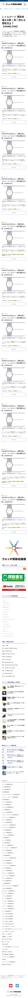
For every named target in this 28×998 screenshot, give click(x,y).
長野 (9, 656)
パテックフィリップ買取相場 (9, 857)
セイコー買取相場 (6, 840)
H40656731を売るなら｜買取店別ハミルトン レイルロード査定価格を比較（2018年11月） (14, 363)
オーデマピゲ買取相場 (7, 807)
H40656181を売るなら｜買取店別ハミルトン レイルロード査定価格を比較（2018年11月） (14, 408)
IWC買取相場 (6, 791)
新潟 (11, 656)
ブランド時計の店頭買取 (7, 913)
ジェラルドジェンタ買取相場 (9, 824)
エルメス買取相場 (6, 804)
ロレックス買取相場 (7, 784)
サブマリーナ (5, 602)
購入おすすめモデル (7, 939)
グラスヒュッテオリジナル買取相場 (10, 814)
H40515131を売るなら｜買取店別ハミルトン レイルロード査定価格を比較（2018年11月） (14, 273)
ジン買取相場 (6, 837)
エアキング (5, 621)
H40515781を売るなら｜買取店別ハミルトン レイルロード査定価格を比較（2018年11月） (14, 136)
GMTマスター (6, 607)
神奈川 (9, 653)
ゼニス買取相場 (6, 842)
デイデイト (5, 628)
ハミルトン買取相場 (7, 863)
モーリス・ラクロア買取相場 (8, 961)
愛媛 (8, 670)
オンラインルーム (4, 978)
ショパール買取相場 (7, 832)
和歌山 (16, 665)
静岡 (6, 662)
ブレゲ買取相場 (6, 883)
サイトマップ (15, 977)
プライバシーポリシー (20, 975)
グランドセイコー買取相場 (8, 817)
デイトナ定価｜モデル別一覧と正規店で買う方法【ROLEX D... (15, 692)
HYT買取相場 (5, 799)
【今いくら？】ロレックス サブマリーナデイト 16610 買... (15, 715)
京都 (8, 665)
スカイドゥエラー (6, 626)
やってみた (5, 949)
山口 (10, 667)
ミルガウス (5, 614)
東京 (6, 653)
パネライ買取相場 (7, 860)
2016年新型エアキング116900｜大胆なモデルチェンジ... (15, 731)
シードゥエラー (6, 609)
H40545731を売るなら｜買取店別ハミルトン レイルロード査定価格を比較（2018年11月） (14, 46)
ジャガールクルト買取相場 (8, 827)
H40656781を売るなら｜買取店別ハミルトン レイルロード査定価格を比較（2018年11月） (14, 318)
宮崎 (9, 676)
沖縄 (14, 676)
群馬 (11, 651)
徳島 (10, 670)
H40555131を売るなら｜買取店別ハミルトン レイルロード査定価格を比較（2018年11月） (14, 500)
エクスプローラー (6, 604)
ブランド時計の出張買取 (7, 916)
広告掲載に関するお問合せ (6, 977)
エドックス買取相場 (7, 802)
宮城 (10, 648)
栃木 (9, 651)
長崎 (10, 673)
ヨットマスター (6, 624)
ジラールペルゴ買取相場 (8, 835)
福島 (16, 648)
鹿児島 (11, 676)
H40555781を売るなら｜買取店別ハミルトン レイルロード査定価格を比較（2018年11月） (14, 453)
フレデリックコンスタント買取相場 (10, 885)
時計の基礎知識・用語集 (8, 954)
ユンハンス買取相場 (7, 898)
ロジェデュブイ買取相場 (8, 908)
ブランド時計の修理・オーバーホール (10, 946)
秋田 (12, 648)
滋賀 (6, 665)
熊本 (6, 676)
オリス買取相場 (6, 809)
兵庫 (12, 665)
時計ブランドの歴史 (7, 934)
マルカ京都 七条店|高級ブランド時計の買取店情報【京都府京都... (16, 720)
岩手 (8, 648)
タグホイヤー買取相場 (7, 845)
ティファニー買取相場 (7, 852)
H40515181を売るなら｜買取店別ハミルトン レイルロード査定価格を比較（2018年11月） (14, 226)
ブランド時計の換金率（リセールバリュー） (11, 928)
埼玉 (12, 653)
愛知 (10, 662)
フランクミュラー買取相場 (8, 875)
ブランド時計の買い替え (8, 923)
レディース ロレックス (7, 636)
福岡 (6, 673)
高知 (12, 670)
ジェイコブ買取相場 (7, 822)
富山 (6, 659)
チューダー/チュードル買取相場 (9, 847)
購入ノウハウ (5, 941)
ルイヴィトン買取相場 (7, 906)
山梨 (6, 656)
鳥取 (12, 667)
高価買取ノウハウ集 (7, 936)
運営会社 (21, 977)
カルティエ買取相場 (7, 812)
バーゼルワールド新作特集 (8, 956)
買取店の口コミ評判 (7, 951)
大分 (12, 673)
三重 (12, 662)
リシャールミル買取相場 (8, 903)
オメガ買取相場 (6, 786)
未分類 (4, 959)
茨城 (6, 651)
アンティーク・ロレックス (8, 633)
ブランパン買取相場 (7, 878)
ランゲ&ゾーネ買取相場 (8, 901)
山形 (14, 648)
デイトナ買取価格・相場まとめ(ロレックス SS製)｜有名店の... (15, 687)
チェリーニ (5, 631)
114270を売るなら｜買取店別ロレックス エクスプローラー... (16, 709)
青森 (6, 648)
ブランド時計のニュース (8, 931)
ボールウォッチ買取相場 (8, 893)
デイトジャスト (6, 616)
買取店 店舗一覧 (6, 964)
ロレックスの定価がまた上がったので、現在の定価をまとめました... (15, 737)
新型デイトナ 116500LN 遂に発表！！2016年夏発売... (15, 703)
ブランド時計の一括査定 (7, 921)
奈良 (14, 665)
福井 (10, 659)
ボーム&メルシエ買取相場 (8, 890)
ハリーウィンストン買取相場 (9, 865)
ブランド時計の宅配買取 (7, 918)
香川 (6, 670)
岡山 (8, 667)
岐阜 (8, 662)
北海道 (7, 645)
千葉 (14, 653)
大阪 (10, 665)
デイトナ (5, 600)
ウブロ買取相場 (6, 789)
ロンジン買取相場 (7, 911)
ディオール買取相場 (7, 850)
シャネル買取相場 (7, 830)
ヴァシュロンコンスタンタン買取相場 (11, 794)
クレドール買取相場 (7, 819)
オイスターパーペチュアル (8, 619)
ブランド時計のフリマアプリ (8, 926)
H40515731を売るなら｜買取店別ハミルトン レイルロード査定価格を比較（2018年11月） (14, 181)
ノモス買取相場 (6, 855)
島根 (14, 667)
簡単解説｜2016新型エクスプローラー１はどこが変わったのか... (15, 698)
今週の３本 (5, 944)
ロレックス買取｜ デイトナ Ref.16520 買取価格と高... (16, 726)
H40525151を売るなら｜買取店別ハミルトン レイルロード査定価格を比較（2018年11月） (14, 91)
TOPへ (2, 975)
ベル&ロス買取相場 (7, 888)
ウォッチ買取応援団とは (10, 975)
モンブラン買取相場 (7, 895)
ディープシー (5, 612)
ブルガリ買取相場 (7, 880)
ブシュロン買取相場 (7, 870)
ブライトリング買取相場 (8, 873)
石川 (8, 659)
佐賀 (8, 673)
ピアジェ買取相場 (7, 868)
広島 (6, 667)
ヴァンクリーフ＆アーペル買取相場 (10, 797)
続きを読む (14, 77)
